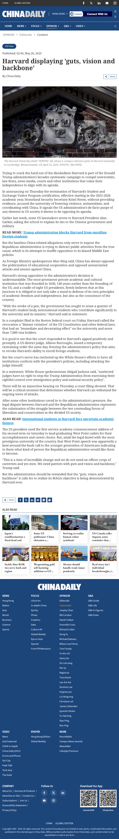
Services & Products (24, 791)
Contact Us (28, 796)
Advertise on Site (11, 796)
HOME (8, 26)
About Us (7, 791)
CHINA (5, 3)
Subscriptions (9, 800)
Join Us (23, 800)
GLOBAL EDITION (22, 3)
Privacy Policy (9, 810)
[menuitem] (58, 14)
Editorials (26, 35)
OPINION (8, 35)
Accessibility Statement (14, 805)
